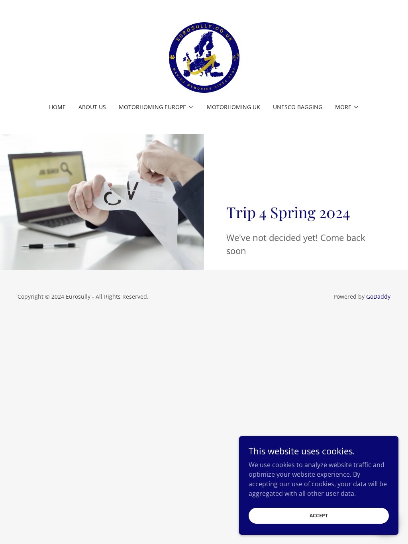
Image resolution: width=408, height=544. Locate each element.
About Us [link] (92, 107)
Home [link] (57, 107)
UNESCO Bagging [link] (297, 107)
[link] (204, 57)
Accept (319, 515)
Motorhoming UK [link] (233, 107)
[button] (156, 107)
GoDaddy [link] (378, 296)
